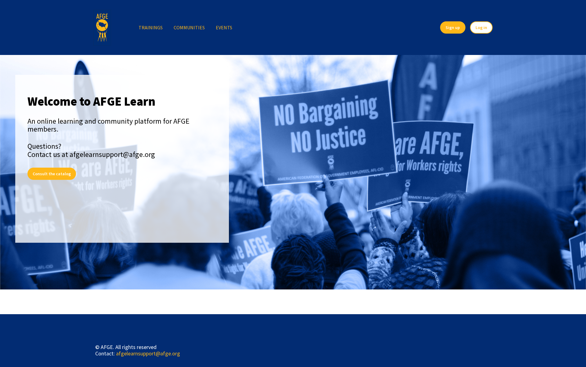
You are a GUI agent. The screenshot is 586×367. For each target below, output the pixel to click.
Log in (481, 27)
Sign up (453, 27)
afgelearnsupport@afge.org (148, 353)
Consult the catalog (52, 173)
